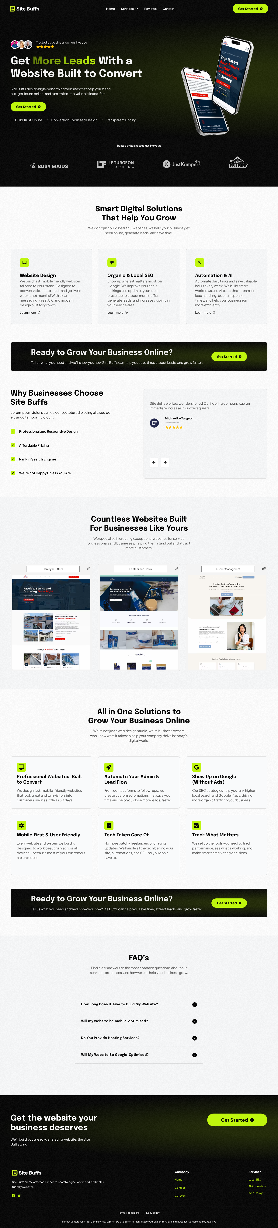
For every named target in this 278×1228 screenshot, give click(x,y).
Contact (168, 9)
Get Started (248, 8)
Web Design (255, 1193)
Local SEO (254, 1179)
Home (110, 9)
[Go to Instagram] (19, 1195)
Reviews (150, 9)
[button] (139, 1004)
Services (127, 9)
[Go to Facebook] (13, 1195)
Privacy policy (152, 1212)
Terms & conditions (129, 1212)
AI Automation (257, 1186)
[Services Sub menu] (136, 8)
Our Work (180, 1195)
